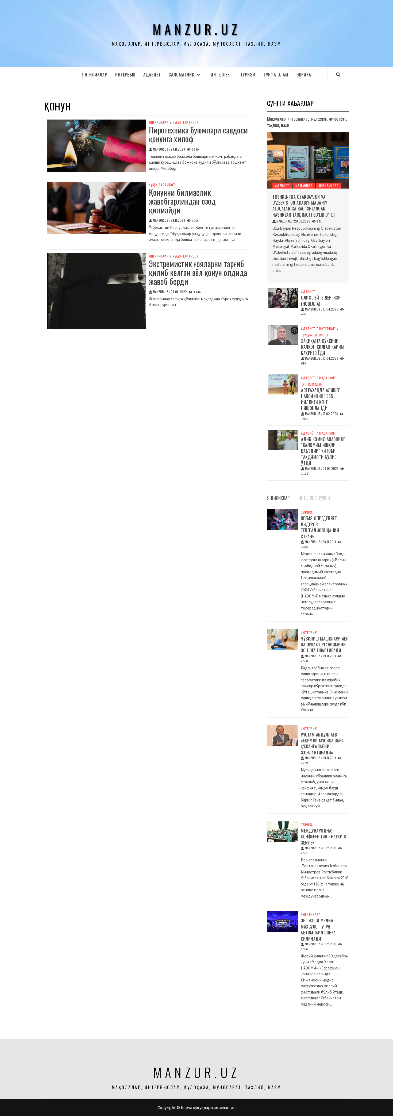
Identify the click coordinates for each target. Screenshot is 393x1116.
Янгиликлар (94, 74)
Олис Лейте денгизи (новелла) (321, 300)
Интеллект (221, 74)
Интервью (125, 74)
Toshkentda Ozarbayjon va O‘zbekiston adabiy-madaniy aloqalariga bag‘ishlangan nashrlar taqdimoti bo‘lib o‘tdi (303, 206)
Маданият (303, 185)
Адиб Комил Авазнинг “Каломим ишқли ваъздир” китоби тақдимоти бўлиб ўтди (323, 451)
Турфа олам (276, 74)
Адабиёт (152, 74)
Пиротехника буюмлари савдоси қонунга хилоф (198, 134)
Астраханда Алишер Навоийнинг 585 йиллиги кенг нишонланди (321, 399)
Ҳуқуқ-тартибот (186, 122)
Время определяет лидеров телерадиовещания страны (320, 527)
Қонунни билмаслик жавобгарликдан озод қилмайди (182, 201)
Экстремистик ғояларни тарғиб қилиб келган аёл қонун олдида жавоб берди (198, 272)
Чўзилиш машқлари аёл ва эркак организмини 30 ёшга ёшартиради (324, 644)
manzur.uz (197, 29)
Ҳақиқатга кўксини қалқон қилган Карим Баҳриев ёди (322, 347)
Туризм (248, 74)
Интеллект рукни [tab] (314, 498)
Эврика (303, 74)
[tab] (296, 495)
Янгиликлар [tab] (278, 498)
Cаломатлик (181, 74)
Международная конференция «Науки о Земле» (323, 836)
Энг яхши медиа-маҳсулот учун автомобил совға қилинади (318, 929)
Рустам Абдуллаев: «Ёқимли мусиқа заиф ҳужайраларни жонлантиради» (323, 743)
